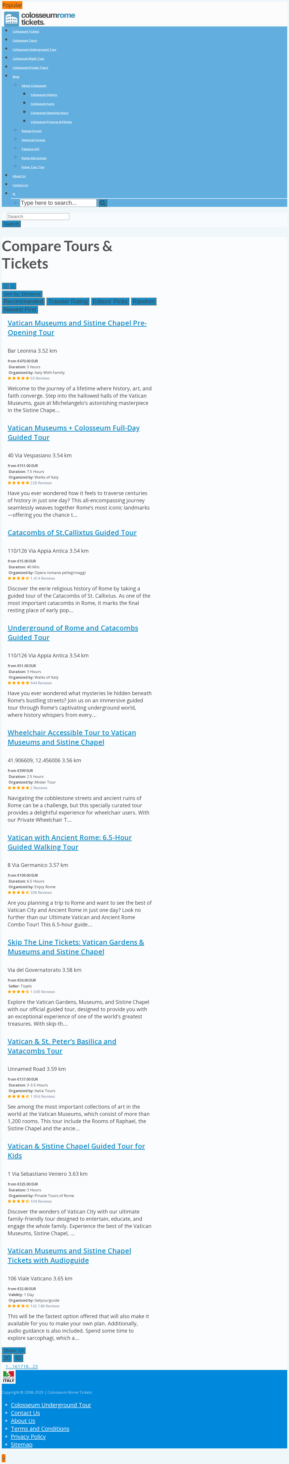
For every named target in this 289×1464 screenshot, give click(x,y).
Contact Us (20, 185)
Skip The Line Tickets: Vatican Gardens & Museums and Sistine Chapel (76, 946)
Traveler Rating (68, 301)
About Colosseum (34, 86)
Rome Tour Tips (33, 167)
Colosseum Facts (42, 104)
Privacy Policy (28, 1436)
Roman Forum (32, 131)
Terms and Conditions (40, 1429)
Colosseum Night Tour (28, 59)
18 (25, 1366)
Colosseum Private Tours (30, 68)
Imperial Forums (33, 140)
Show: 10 (14, 1350)
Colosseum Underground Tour (34, 49)
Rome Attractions (34, 158)
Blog (16, 77)
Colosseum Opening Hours (49, 113)
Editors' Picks (110, 301)
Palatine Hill (30, 149)
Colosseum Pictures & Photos (51, 122)
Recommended (23, 301)
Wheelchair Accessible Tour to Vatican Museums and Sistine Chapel (72, 737)
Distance (22, 293)
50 (18, 1358)
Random (144, 301)
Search (11, 223)
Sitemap (22, 1444)
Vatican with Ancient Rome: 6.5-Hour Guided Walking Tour (70, 842)
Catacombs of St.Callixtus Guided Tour (72, 532)
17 (20, 1366)
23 (35, 1366)
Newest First (20, 309)
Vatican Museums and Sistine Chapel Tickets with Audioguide (69, 1255)
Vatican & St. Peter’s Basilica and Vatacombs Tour (62, 1046)
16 (15, 1366)
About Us (19, 176)
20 (7, 1358)
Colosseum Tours (25, 40)
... (10, 1366)
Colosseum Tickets (26, 31)
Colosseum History (44, 95)
